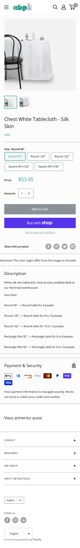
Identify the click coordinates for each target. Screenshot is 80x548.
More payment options (40, 232)
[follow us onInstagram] (15, 520)
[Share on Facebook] (48, 246)
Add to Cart (40, 209)
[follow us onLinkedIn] (23, 520)
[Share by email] (73, 246)
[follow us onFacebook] (7, 520)
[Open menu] (6, 7)
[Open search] (55, 7)
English (11, 500)
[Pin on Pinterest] (57, 246)
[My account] (63, 7)
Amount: (10, 193)
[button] (18, 533)
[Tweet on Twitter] (65, 246)
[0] (72, 7)
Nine (7, 135)
